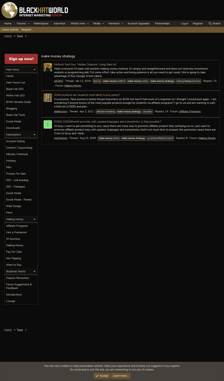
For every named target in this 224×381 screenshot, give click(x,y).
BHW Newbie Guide (18, 102)
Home (8, 23)
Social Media (13, 121)
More (9, 212)
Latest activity (10, 29)
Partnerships (162, 23)
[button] (28, 23)
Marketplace (41, 23)
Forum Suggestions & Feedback (19, 286)
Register (26, 29)
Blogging (11, 108)
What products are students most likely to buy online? (87, 95)
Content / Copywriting (19, 147)
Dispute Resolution (17, 278)
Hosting (11, 160)
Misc (8, 167)
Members (114, 23)
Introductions (14, 294)
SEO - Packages (15, 186)
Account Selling (15, 141)
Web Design (13, 206)
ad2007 (58, 81)
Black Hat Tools (15, 115)
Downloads (13, 128)
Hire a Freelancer (16, 232)
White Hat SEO (15, 95)
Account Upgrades (139, 23)
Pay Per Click (14, 252)
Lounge (10, 301)
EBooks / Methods (17, 154)
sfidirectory (60, 111)
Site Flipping (13, 258)
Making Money (73, 85)
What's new (78, 23)
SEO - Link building (17, 180)
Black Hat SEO (15, 89)
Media (96, 23)
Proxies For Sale (16, 173)
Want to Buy (14, 265)
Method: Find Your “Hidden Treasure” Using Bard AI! (85, 64)
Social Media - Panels (19, 199)
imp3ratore (60, 138)
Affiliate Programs (190, 111)
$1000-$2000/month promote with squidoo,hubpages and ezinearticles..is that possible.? (107, 121)
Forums (21, 23)
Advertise (59, 23)
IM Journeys (13, 239)
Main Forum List (15, 82)
